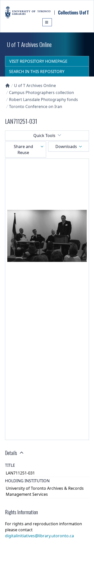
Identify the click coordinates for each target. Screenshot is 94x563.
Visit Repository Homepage (38, 61)
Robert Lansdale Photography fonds (43, 99)
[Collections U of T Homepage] (7, 85)
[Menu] (47, 22)
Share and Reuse (23, 149)
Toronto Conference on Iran (35, 106)
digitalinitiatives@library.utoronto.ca (39, 535)
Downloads (66, 146)
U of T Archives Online (35, 85)
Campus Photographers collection (41, 92)
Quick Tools (44, 135)
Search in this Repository (36, 71)
